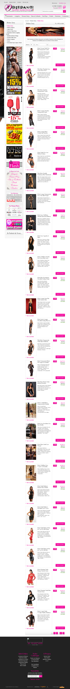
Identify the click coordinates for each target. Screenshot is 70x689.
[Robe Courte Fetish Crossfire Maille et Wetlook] (31, 619)
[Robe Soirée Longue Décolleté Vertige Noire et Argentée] (31, 327)
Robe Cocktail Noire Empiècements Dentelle (43, 403)
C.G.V (47, 661)
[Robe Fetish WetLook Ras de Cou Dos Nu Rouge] (31, 535)
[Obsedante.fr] (19, 7)
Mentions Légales (47, 659)
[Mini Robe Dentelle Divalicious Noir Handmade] (31, 181)
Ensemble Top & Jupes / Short (14, 42)
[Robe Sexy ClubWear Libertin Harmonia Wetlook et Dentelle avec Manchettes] (31, 222)
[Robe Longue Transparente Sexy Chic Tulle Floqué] (31, 202)
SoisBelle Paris (35, 666)
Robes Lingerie (11, 27)
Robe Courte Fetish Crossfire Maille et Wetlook (43, 612)
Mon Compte (23, 665)
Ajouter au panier (60, 64)
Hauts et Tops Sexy (12, 31)
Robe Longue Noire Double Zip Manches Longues (42, 133)
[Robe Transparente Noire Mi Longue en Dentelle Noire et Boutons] (31, 368)
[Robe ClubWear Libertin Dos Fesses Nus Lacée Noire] (31, 264)
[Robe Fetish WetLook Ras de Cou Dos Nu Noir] (31, 556)
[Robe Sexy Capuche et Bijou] (31, 243)
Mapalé (35, 667)
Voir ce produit (30, 65)
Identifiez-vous (62, 3)
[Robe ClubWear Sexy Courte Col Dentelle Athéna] (31, 473)
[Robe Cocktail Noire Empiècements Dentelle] (31, 410)
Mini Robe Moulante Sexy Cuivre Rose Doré (43, 69)
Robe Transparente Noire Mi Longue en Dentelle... (43, 361)
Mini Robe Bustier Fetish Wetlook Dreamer (43, 382)
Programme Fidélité (23, 662)
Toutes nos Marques (35, 658)
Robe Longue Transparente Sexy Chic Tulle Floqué (44, 195)
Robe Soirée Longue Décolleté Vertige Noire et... (44, 320)
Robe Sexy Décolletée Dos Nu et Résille (44, 424)
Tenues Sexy (33, 20)
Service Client (47, 656)
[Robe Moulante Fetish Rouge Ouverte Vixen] (31, 577)
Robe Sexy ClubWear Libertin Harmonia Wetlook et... (44, 216)
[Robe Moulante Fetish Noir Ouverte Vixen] (31, 598)
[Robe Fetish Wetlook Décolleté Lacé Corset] (31, 514)
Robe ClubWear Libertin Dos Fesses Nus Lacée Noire (43, 258)
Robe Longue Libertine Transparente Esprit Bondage (43, 112)
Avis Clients (47, 657)
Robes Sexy (10, 26)
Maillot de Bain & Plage (12, 35)
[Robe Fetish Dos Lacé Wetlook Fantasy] (31, 160)
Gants (8, 41)
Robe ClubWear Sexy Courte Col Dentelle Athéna (42, 467)
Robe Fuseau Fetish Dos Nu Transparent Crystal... (43, 49)
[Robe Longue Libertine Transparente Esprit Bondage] (31, 118)
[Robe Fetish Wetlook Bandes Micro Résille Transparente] (31, 494)
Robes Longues (11, 39)
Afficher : (28, 44)
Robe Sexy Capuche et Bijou (43, 236)
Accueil (27, 20)
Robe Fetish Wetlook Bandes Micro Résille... (43, 486)
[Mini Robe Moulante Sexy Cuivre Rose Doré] (31, 76)
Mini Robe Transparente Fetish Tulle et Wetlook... (43, 340)
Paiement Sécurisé (23, 661)
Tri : (37, 44)
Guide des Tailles (23, 657)
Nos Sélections (35, 661)
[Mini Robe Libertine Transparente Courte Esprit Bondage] (31, 97)
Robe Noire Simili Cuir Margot (43, 445)
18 (60, 633)
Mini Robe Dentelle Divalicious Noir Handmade (44, 174)
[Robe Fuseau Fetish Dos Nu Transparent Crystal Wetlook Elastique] (31, 56)
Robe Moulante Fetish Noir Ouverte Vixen (44, 591)
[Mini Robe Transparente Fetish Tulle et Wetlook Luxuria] (31, 348)
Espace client (12, 2)
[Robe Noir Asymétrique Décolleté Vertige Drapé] (31, 285)
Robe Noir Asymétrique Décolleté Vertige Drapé (43, 278)
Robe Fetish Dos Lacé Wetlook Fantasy (42, 153)
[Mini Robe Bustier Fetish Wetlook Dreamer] (31, 389)
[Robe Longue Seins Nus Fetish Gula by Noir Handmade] (31, 306)
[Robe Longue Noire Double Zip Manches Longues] (31, 139)
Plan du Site (23, 664)
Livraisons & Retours (23, 656)
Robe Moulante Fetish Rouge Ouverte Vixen (42, 570)
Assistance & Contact (23, 659)
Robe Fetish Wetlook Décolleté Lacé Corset (42, 507)
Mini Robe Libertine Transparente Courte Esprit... (42, 91)
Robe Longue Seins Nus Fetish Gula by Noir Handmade (43, 300)
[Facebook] (35, 682)
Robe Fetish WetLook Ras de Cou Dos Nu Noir (43, 549)
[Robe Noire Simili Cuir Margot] (31, 452)
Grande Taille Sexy (11, 37)
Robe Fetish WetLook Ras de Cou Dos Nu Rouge (43, 528)
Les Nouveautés (35, 659)
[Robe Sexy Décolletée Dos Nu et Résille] (31, 431)
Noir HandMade (35, 664)
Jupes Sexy (10, 29)
